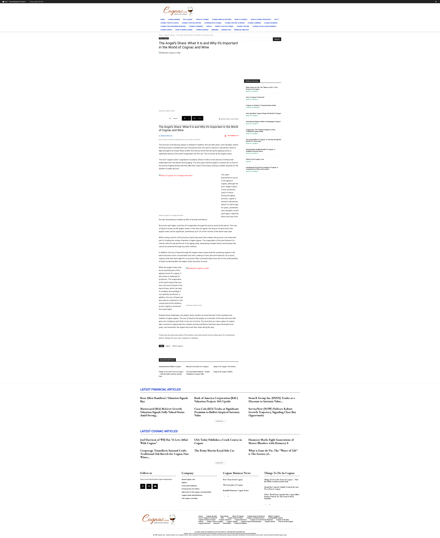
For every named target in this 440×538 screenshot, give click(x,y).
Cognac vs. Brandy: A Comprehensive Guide (261, 105)
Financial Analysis (241, 30)
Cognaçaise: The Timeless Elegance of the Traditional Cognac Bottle (260, 130)
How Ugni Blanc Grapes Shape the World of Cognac (263, 113)
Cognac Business (270, 23)
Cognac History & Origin (234, 23)
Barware (215, 30)
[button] (436, 1)
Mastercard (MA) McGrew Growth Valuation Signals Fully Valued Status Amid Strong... (162, 412)
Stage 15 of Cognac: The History (224, 366)
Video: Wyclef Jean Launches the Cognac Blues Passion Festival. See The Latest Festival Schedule (281, 496)
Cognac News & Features (221, 19)
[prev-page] (224, 496)
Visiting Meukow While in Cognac (170, 366)
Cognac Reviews (202, 30)
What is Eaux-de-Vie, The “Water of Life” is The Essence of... (273, 452)
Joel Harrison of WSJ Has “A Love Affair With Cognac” (164, 441)
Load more (219, 421)
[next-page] (228, 496)
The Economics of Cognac (233, 485)
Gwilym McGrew (166, 136)
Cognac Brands (174, 19)
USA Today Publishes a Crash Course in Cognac (218, 441)
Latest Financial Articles (160, 389)
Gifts (276, 19)
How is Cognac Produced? (261, 19)
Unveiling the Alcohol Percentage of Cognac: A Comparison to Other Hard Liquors (262, 168)
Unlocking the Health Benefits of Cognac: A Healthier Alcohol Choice (260, 150)
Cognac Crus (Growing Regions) (173, 26)
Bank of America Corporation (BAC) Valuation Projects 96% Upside (216, 399)
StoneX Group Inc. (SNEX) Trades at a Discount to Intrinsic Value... (272, 399)
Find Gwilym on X (233, 135)
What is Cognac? (241, 19)
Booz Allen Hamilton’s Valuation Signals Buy (164, 399)
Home (162, 19)
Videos (209, 26)
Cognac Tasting (243, 26)
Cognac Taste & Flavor (169, 23)
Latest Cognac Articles (159, 431)
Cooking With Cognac (213, 23)
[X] (148, 486)
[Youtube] (155, 486)
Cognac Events (166, 30)
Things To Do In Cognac (224, 26)
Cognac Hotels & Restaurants (264, 26)
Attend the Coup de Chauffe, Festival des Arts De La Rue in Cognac (281, 488)
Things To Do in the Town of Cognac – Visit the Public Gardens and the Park (171, 374)
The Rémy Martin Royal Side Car (214, 450)
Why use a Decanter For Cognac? (197, 366)
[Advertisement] (262, 60)
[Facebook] (142, 486)
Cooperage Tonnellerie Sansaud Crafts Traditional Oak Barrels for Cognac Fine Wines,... (164, 454)
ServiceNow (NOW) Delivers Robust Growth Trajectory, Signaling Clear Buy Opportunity (272, 412)
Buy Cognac (187, 19)
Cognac (167, 346)
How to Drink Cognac (184, 30)
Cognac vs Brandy (196, 26)
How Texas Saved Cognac (233, 479)
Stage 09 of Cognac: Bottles (222, 372)
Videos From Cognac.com (255, 159)
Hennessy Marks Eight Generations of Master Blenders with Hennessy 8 (271, 441)
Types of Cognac (202, 19)
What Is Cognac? (178, 346)
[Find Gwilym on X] (225, 136)
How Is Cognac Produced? (255, 97)
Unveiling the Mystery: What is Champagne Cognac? (263, 121)
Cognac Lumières (254, 23)
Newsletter (226, 30)
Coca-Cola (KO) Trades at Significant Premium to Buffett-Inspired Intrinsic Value (217, 412)
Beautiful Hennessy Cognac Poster (236, 490)
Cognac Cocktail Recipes (191, 23)
